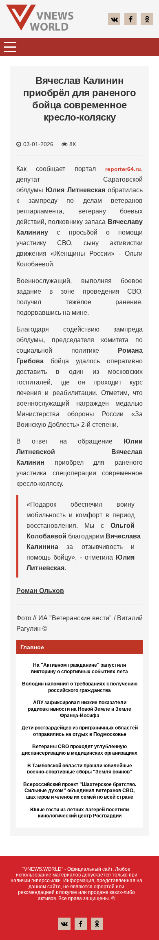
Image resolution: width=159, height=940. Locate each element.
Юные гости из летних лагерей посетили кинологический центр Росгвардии (79, 813)
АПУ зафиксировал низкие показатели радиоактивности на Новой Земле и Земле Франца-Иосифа (79, 709)
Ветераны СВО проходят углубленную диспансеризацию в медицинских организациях (79, 750)
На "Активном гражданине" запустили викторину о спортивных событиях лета (79, 668)
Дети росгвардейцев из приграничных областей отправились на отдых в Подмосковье (80, 731)
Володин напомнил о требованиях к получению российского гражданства (79, 687)
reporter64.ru (123, 169)
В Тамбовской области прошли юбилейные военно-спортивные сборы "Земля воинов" (79, 769)
